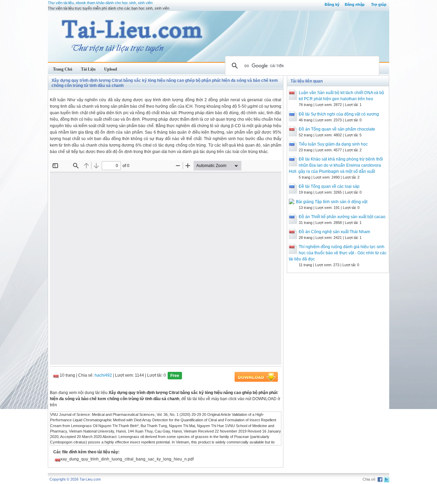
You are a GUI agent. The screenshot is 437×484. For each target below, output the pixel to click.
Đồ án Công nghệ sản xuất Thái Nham (334, 231)
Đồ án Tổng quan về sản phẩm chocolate (337, 129)
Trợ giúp (378, 4)
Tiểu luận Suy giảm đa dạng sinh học (333, 144)
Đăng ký (332, 4)
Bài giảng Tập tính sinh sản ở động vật (331, 201)
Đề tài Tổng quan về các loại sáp (329, 186)
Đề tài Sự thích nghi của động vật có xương (339, 114)
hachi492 (103, 375)
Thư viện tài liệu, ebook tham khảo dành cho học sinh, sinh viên (100, 3)
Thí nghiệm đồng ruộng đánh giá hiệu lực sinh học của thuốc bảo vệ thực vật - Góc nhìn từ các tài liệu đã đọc (337, 252)
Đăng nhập (355, 4)
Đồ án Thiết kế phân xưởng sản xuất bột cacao (342, 216)
